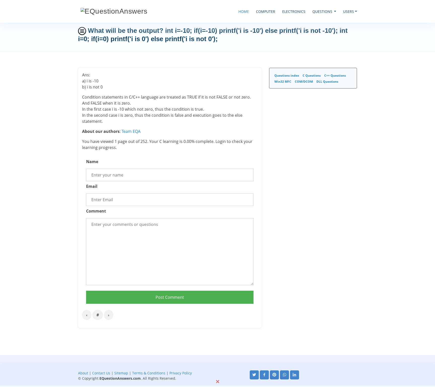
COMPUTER (265, 11)
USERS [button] (348, 11)
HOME (243, 11)
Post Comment (170, 297)
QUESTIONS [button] (322, 11)
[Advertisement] (217, 366)
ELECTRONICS (293, 11)
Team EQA (131, 131)
